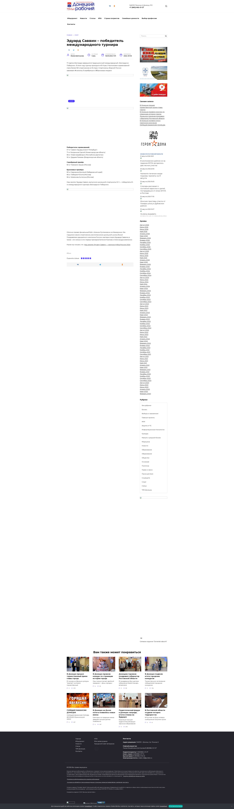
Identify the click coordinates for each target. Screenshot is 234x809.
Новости (83, 18)
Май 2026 (143, 231)
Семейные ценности (130, 18)
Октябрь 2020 (145, 378)
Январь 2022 (145, 345)
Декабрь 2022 (145, 321)
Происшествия (147, 474)
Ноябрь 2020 (145, 376)
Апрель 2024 (145, 286)
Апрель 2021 (144, 365)
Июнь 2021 (144, 361)
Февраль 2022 (145, 343)
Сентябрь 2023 (145, 302)
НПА (100, 18)
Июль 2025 (144, 253)
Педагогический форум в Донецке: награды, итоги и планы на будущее (129, 713)
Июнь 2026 (144, 229)
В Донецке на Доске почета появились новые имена (104, 712)
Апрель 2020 (145, 389)
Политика (145, 466)
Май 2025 (143, 258)
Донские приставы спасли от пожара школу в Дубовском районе (152, 203)
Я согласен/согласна (175, 806)
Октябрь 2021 (145, 352)
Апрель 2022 (145, 339)
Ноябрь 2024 (145, 271)
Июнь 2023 (144, 308)
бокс (69, 253)
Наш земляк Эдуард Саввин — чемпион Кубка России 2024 (107, 245)
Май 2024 (143, 284)
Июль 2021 (144, 359)
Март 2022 (144, 341)
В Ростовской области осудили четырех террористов (155, 712)
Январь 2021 (144, 372)
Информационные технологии (153, 430)
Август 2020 (144, 383)
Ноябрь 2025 (145, 245)
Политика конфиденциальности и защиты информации (83, 779)
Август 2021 (144, 356)
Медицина (146, 442)
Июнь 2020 (144, 387)
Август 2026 (144, 225)
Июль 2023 (144, 306)
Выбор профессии (149, 18)
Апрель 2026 (145, 234)
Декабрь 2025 (145, 242)
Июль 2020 (144, 385)
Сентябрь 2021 (145, 354)
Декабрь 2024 (145, 269)
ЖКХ (143, 421)
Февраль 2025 (145, 264)
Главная (78, 739)
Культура (145, 434)
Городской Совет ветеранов (104, 744)
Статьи (92, 18)
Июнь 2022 (144, 334)
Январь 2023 (145, 319)
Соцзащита (146, 478)
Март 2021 (143, 367)
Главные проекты (148, 417)
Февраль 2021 (145, 370)
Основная (145, 462)
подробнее (88, 806)
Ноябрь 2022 (145, 323)
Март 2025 (144, 262)
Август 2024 (144, 277)
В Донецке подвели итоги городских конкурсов (154, 676)
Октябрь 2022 (145, 326)
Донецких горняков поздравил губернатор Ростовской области (129, 676)
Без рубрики (146, 405)
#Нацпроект (72, 18)
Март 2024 (144, 288)
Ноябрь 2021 (144, 350)
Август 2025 (144, 251)
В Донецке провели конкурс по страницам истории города (103, 676)
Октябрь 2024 (145, 273)
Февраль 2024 (145, 291)
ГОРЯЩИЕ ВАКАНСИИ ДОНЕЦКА (152, 125)
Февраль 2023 (145, 317)
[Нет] (232, 806)
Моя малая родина (100, 741)
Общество (145, 458)
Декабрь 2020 (145, 374)
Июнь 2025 (144, 256)
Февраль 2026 (145, 238)
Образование (147, 450)
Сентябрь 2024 (145, 275)
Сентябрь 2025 (145, 249)
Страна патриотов (111, 18)
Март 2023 (144, 315)
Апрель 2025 (145, 260)
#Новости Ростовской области (151, 154)
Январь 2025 (145, 267)
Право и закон (147, 470)
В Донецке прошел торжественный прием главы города (151, 107)
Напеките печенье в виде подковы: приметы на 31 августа (151, 176)
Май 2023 (143, 310)
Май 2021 (143, 363)
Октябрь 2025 (145, 247)
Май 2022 (143, 337)
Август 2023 (144, 304)
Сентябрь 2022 (145, 328)
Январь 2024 (145, 293)
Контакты (71, 24)
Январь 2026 (145, 240)
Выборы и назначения (150, 413)
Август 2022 (144, 330)
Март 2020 (144, 391)
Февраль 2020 (145, 394)
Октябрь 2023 (145, 299)
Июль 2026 (144, 227)
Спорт (71, 101)
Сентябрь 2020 (145, 380)
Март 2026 (144, 236)
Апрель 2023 (145, 313)
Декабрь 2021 (145, 348)
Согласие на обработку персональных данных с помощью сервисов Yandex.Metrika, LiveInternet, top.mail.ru (98, 782)
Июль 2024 (144, 280)
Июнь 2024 (144, 282)
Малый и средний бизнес (151, 438)
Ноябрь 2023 (145, 297)
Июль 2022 (144, 332)
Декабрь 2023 (145, 295)
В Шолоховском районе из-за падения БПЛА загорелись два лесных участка (152, 163)
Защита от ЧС (146, 426)
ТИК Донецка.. (147, 490)
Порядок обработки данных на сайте (134, 776)
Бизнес (144, 409)
